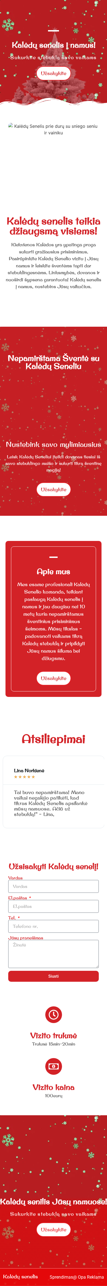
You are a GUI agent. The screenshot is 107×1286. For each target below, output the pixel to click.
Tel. (12, 918)
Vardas (15, 878)
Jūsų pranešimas (25, 937)
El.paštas (18, 898)
